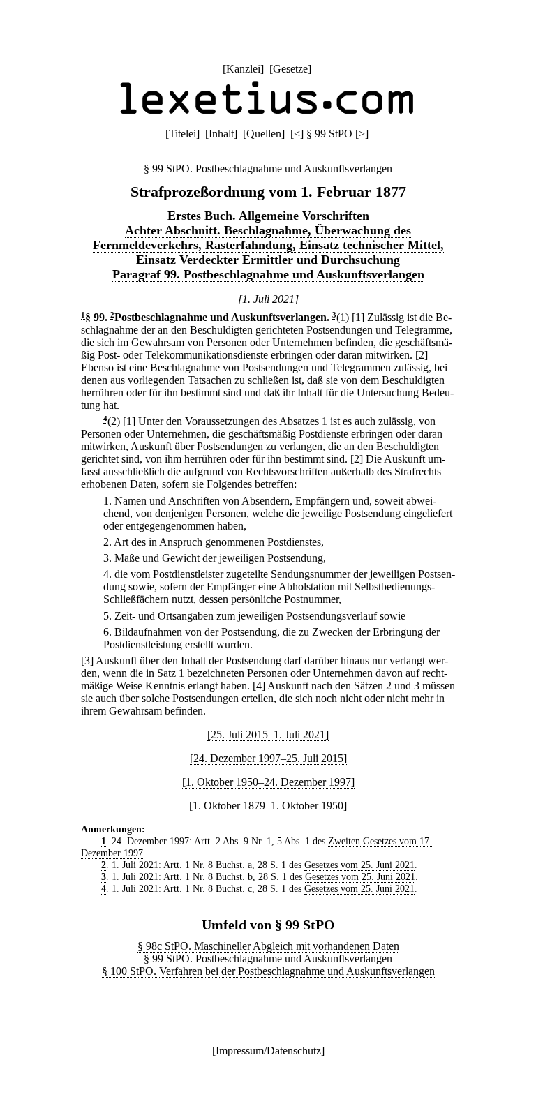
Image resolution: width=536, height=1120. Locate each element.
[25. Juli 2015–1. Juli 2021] (268, 734)
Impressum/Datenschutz (268, 1050)
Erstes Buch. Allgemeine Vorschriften (268, 216)
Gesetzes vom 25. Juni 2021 (359, 864)
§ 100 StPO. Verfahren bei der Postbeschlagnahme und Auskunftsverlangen (268, 971)
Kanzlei (243, 69)
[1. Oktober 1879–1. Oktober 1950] (268, 806)
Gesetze (290, 69)
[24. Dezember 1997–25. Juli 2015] (268, 758)
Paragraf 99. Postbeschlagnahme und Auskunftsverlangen (268, 274)
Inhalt (221, 134)
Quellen (263, 134)
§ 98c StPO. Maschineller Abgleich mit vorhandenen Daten (268, 946)
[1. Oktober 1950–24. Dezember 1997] (268, 782)
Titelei (182, 134)
